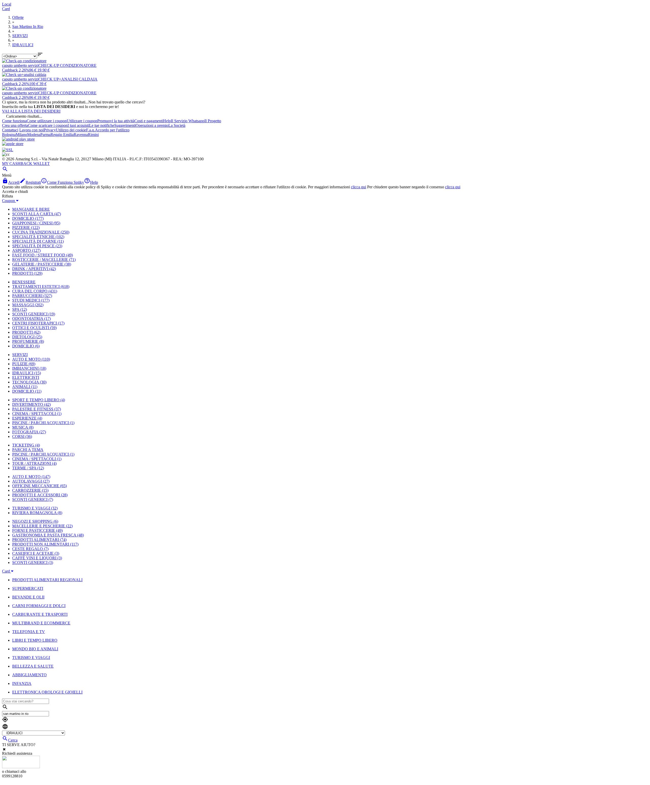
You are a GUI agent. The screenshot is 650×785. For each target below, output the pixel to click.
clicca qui (358, 187)
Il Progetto (212, 121)
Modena (33, 134)
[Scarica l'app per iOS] (12, 144)
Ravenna (81, 134)
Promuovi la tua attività (115, 121)
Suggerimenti (125, 125)
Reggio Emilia (62, 134)
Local (6, 4)
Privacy (50, 130)
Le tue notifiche (101, 125)
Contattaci (10, 130)
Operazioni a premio (152, 125)
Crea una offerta (15, 125)
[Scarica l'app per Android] (18, 139)
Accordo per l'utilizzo (112, 130)
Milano (21, 134)
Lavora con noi (31, 130)
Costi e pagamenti (148, 121)
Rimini (93, 134)
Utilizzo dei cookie (71, 130)
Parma (45, 134)
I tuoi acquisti (78, 125)
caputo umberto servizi (20, 65)
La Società (176, 125)
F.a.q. (90, 130)
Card (6, 9)
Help (167, 121)
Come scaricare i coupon (48, 125)
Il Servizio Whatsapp (187, 121)
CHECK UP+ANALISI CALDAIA (68, 79)
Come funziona (14, 121)
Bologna (9, 134)
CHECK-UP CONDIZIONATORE (67, 65)
